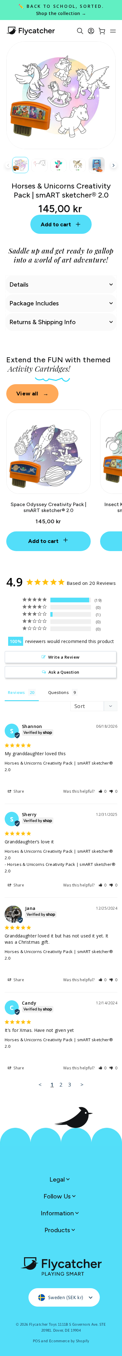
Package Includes (34, 303)
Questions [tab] (58, 692)
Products (58, 1230)
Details (18, 284)
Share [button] (18, 791)
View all (32, 393)
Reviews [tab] (16, 692)
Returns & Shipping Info (42, 322)
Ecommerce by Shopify (69, 1341)
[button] (103, 791)
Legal (57, 1179)
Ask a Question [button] (63, 672)
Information (58, 1213)
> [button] (82, 1084)
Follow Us (57, 1196)
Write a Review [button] (63, 657)
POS (36, 1341)
